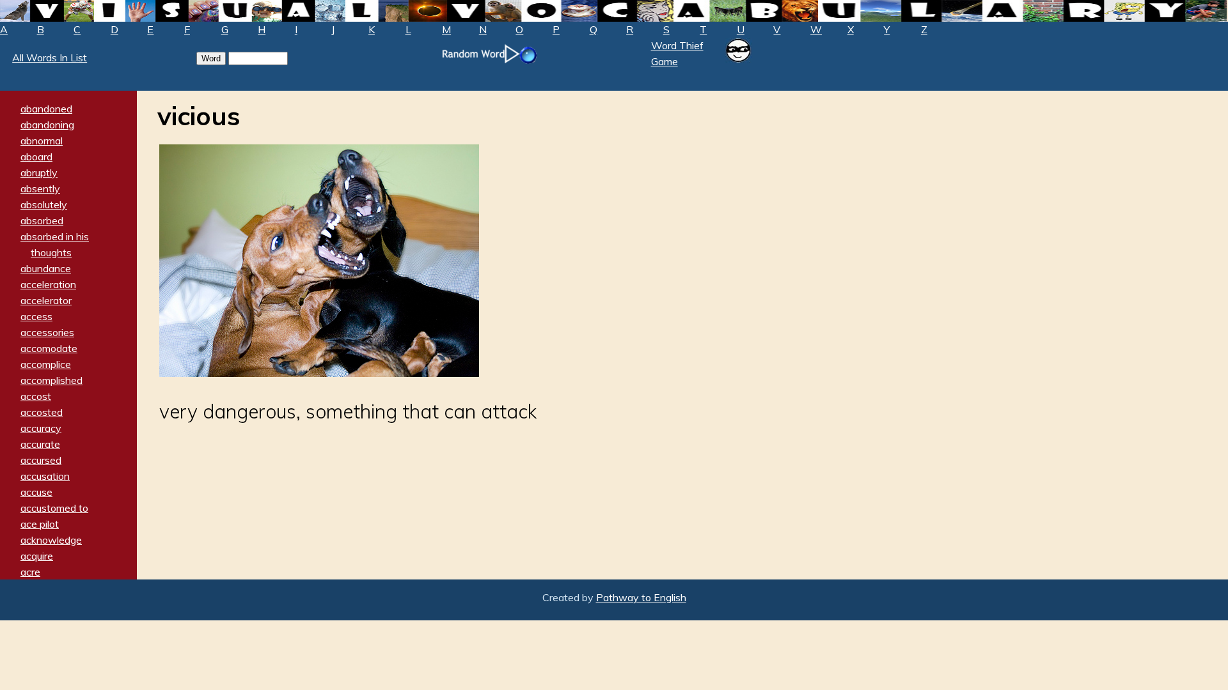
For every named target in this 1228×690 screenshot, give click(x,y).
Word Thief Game (677, 53)
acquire (36, 555)
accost (35, 396)
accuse (36, 492)
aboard (36, 156)
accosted (41, 412)
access (36, 316)
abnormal (41, 140)
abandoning (47, 124)
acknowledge (51, 539)
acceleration (48, 284)
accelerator (46, 300)
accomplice (45, 364)
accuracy (40, 428)
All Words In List (49, 57)
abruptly (39, 172)
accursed (40, 460)
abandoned (46, 108)
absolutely (43, 204)
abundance (45, 268)
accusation (45, 476)
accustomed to (54, 508)
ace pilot (39, 524)
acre (30, 571)
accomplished (51, 380)
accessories (47, 332)
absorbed (41, 220)
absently (40, 188)
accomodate (48, 348)
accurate (40, 444)
